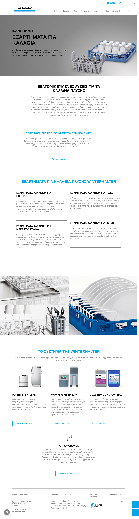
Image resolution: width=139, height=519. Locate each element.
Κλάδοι (76, 11)
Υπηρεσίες (85, 11)
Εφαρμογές (67, 11)
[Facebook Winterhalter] (111, 502)
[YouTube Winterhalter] (122, 502)
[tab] (41, 195)
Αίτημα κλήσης (58, 159)
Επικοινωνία (116, 11)
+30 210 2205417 (113, 3)
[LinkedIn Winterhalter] (118, 502)
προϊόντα (57, 11)
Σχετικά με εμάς (97, 11)
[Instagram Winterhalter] (114, 502)
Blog (107, 11)
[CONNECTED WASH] (96, 505)
